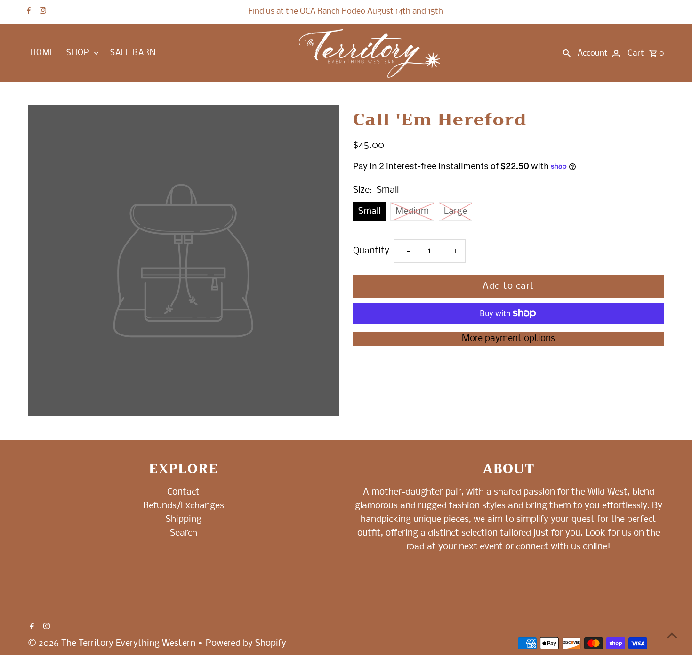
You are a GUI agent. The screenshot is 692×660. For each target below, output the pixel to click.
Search (183, 533)
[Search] (567, 54)
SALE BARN (133, 53)
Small (369, 211)
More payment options (508, 338)
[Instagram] (41, 11)
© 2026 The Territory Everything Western (113, 643)
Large (455, 211)
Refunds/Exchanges (183, 506)
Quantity (371, 251)
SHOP (77, 53)
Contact (183, 492)
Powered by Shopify (246, 643)
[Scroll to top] (672, 635)
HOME (42, 53)
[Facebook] (27, 11)
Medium (412, 211)
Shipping (183, 519)
